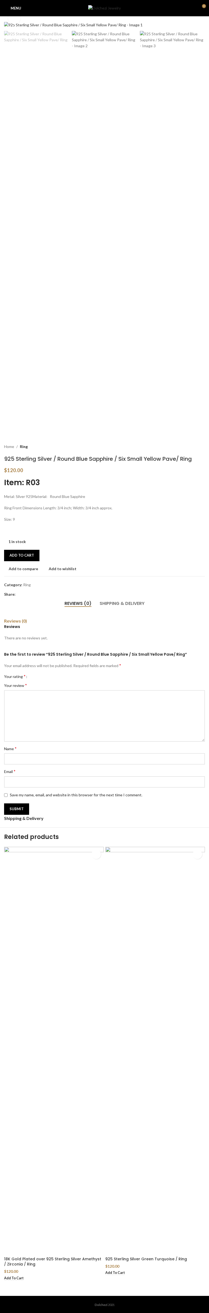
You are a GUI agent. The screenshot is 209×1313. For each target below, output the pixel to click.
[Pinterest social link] (32, 594)
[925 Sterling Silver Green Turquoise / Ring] (155, 1050)
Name (10, 748)
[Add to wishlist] (96, 854)
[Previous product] (188, 447)
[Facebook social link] (19, 594)
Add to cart (22, 555)
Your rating (15, 676)
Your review (15, 685)
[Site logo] (104, 7)
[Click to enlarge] (14, 18)
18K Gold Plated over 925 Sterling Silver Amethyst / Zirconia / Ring (52, 1261)
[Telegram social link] (45, 594)
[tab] (77, 603)
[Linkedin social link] (38, 594)
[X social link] (25, 594)
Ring (24, 446)
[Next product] (201, 447)
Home (9, 446)
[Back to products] (195, 447)
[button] (9, 25)
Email (10, 771)
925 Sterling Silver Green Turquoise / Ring (146, 1259)
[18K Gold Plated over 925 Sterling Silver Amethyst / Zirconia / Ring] (54, 1050)
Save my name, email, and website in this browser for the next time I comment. (76, 795)
